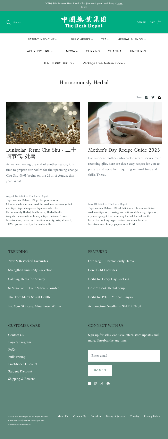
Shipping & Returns (21, 379)
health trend (38, 212)
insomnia (131, 220)
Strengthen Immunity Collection (30, 270)
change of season (48, 200)
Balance (26, 200)
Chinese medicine (16, 204)
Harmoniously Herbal (18, 212)
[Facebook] (89, 383)
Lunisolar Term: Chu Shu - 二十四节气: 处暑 (41, 153)
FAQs (12, 350)
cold (30, 204)
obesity (50, 220)
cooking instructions (121, 212)
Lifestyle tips (40, 216)
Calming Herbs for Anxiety (26, 279)
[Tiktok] (101, 383)
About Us (62, 416)
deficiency (60, 204)
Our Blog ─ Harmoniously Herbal (111, 261)
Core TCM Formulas (102, 270)
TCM (9, 224)
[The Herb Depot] (84, 22)
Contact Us (16, 335)
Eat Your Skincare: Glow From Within (34, 306)
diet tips (10, 208)
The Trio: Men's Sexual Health (29, 297)
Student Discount (20, 372)
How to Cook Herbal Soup (106, 288)
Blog (34, 200)
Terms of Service (115, 416)
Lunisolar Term (57, 216)
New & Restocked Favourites (28, 261)
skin (58, 220)
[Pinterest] (108, 383)
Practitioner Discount (22, 364)
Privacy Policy (152, 416)
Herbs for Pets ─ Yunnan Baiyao (110, 297)
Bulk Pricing (16, 357)
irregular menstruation (19, 216)
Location (96, 416)
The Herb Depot (22, 416)
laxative (142, 220)
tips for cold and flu (40, 224)
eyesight (102, 216)
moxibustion (38, 220)
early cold (52, 208)
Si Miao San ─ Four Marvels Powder (33, 288)
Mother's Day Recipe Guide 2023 (124, 150)
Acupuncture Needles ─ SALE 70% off (114, 306)
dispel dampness (26, 208)
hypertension (117, 220)
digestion (152, 212)
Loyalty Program (19, 342)
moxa (26, 220)
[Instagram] (95, 383)
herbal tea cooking (98, 220)
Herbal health (54, 212)
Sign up (100, 370)
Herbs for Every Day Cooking (108, 279)
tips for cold (20, 224)
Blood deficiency (123, 208)
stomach (66, 220)
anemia (17, 200)
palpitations (120, 224)
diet (70, 204)
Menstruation (13, 220)
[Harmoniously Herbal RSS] (159, 97)
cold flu (38, 204)
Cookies (134, 416)
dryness (41, 208)
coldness (48, 204)
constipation (101, 212)
